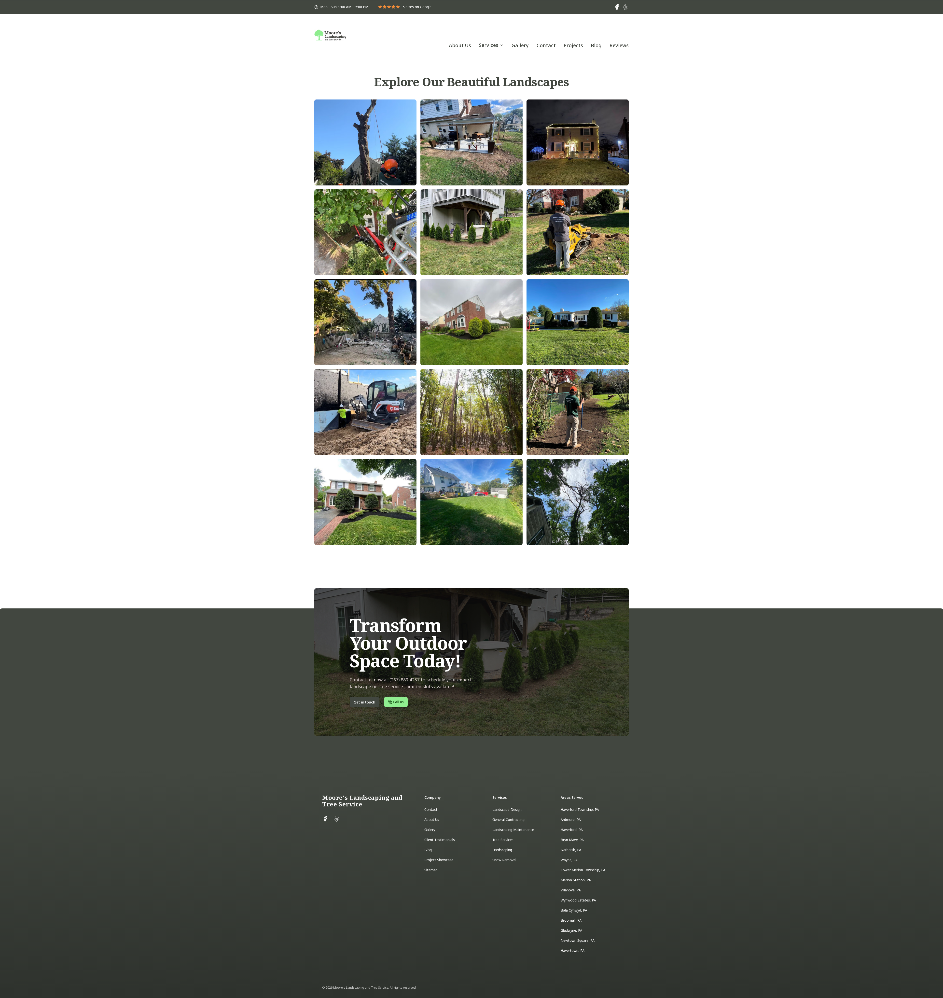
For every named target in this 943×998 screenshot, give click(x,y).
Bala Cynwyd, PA (574, 910)
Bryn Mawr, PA (572, 839)
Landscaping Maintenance (513, 829)
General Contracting (508, 819)
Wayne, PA (569, 859)
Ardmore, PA (571, 819)
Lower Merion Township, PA (583, 870)
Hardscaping (502, 849)
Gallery (520, 45)
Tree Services (502, 839)
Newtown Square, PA (578, 940)
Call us (618, 27)
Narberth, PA (571, 849)
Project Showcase (438, 859)
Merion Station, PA (576, 880)
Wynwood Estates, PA (578, 900)
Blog (596, 45)
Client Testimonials (439, 839)
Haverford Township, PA (580, 809)
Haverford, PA (572, 829)
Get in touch (581, 27)
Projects (573, 45)
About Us (460, 45)
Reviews (619, 45)
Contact (546, 45)
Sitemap (431, 870)
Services (488, 45)
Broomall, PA (571, 920)
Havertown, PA (572, 950)
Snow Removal (504, 859)
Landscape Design (507, 809)
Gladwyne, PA (571, 930)
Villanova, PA (571, 890)
